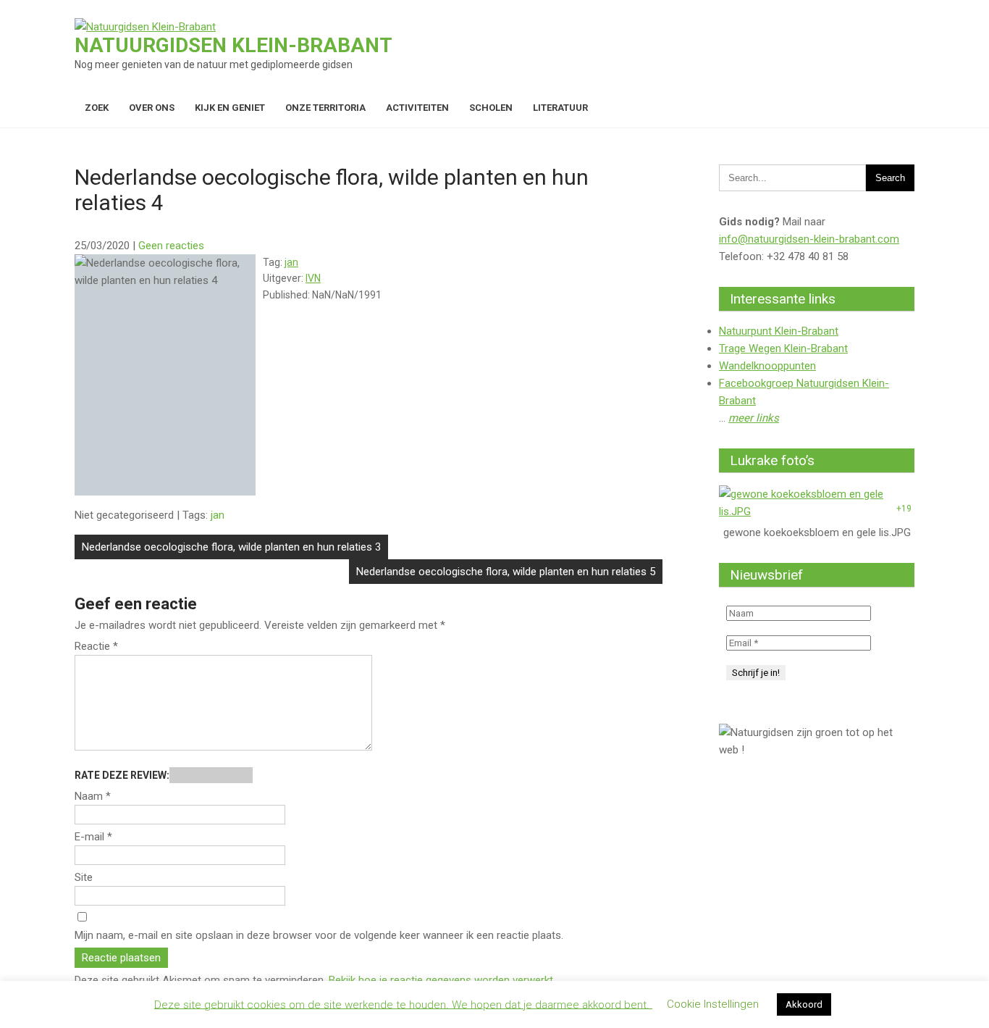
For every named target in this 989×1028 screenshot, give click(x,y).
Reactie (96, 646)
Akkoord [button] (804, 1004)
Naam (93, 796)
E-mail (93, 836)
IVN (313, 278)
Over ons (151, 107)
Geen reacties (171, 245)
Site (84, 877)
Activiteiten (417, 107)
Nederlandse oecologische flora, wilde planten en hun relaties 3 (231, 546)
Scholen (491, 107)
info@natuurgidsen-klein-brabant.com (809, 239)
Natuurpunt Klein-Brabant (778, 331)
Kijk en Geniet (230, 107)
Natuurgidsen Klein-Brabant (233, 45)
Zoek (97, 107)
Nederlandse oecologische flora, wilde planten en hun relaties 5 (505, 571)
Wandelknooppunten (767, 365)
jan (291, 262)
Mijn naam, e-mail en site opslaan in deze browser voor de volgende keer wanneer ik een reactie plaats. (319, 935)
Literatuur (560, 107)
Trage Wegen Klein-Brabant (783, 348)
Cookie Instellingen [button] (713, 1004)
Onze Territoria (325, 107)
